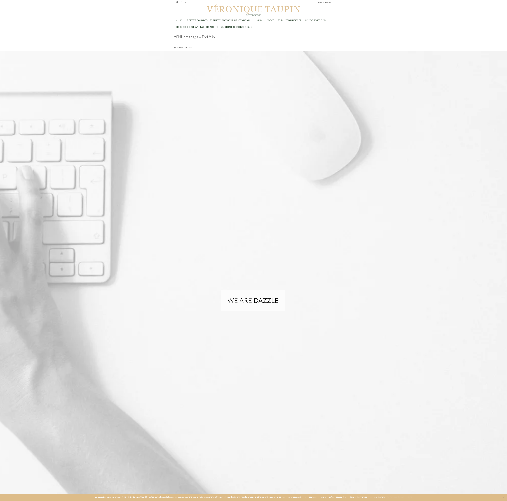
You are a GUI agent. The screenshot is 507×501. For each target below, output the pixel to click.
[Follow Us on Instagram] (185, 2)
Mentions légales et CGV (315, 20)
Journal (259, 20)
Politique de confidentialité (289, 20)
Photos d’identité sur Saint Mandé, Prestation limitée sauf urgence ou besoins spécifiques (214, 27)
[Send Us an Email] (176, 2)
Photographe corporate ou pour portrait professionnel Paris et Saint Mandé (219, 20)
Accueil (179, 20)
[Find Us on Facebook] (181, 2)
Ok (387, 497)
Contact (270, 20)
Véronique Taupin (253, 9)
